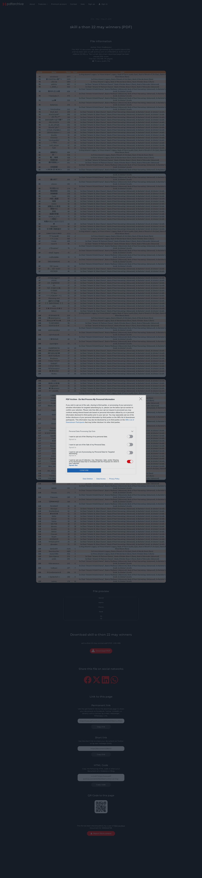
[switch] (130, 436)
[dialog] (101, 439)
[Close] (141, 399)
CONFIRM (84, 470)
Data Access (101, 479)
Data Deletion (88, 479)
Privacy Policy (114, 479)
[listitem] (101, 431)
